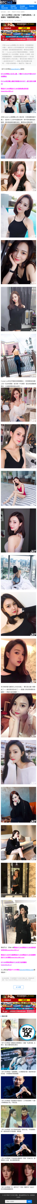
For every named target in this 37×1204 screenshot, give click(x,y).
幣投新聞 (13, 6)
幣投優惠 (22, 6)
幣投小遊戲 (14, 8)
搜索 (29, 1201)
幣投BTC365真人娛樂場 (18, 12)
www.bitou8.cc (15, 69)
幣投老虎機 (4, 8)
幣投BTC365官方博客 (12, 1195)
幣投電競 (31, 6)
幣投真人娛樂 (23, 8)
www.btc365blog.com (26, 970)
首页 (9, 12)
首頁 (2, 6)
